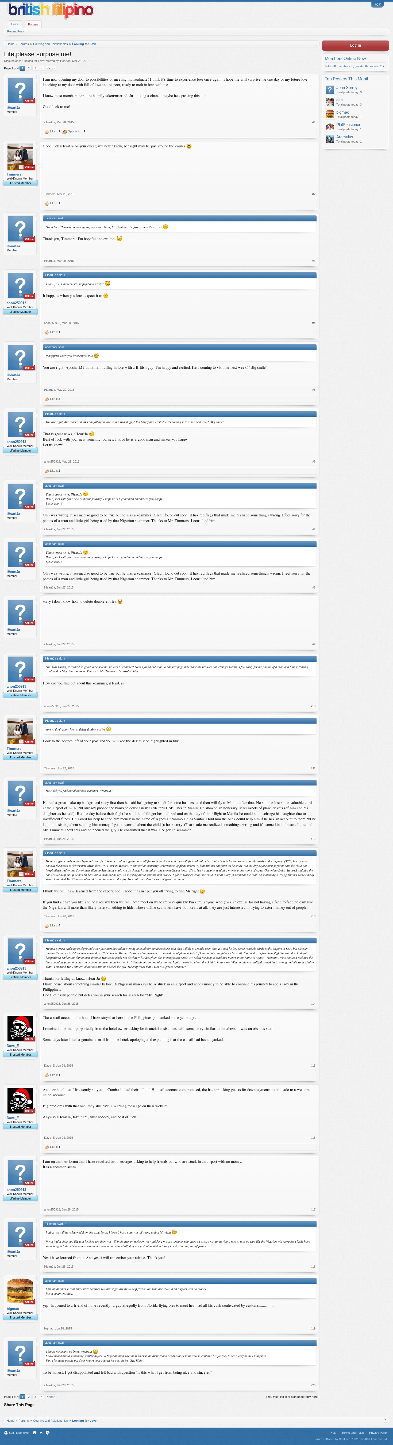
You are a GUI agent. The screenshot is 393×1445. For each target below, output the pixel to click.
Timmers (14, 174)
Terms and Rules (353, 1432)
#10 (313, 706)
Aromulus (344, 137)
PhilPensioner (348, 124)
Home (15, 24)
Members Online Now (345, 58)
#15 (313, 1065)
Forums (33, 24)
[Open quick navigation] (316, 44)
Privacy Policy (378, 1432)
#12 (313, 838)
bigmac (13, 1309)
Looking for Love (33, 60)
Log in (377, 4)
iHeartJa (65, 60)
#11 (313, 768)
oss (339, 100)
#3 (313, 260)
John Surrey (347, 87)
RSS (47, 1433)
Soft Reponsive (19, 1432)
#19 (313, 1328)
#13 (313, 916)
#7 (313, 529)
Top (41, 1433)
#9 (313, 644)
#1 (313, 122)
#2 (313, 194)
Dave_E (13, 1046)
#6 (313, 461)
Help (333, 1432)
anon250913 (16, 303)
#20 (313, 1385)
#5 (313, 389)
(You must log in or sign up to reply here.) (292, 1396)
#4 (313, 323)
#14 (313, 1003)
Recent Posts (16, 31)
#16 (313, 1137)
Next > (51, 68)
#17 (313, 1209)
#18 (313, 1266)
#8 (313, 587)
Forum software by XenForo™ (351, 1439)
